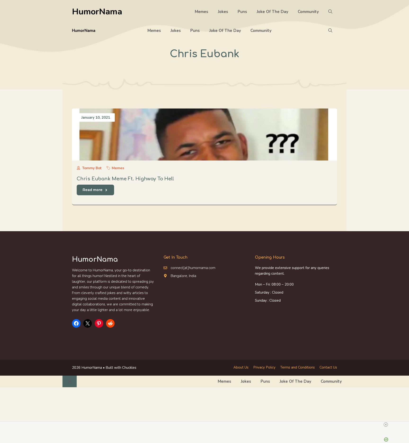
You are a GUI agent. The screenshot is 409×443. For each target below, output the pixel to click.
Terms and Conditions (297, 367)
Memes (201, 11)
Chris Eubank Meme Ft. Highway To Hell (125, 179)
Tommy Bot (92, 168)
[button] (330, 12)
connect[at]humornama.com (193, 267)
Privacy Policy (264, 367)
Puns (242, 11)
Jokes (223, 11)
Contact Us (328, 367)
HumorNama (97, 11)
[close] (386, 424)
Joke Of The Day (272, 11)
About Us (241, 367)
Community (308, 11)
